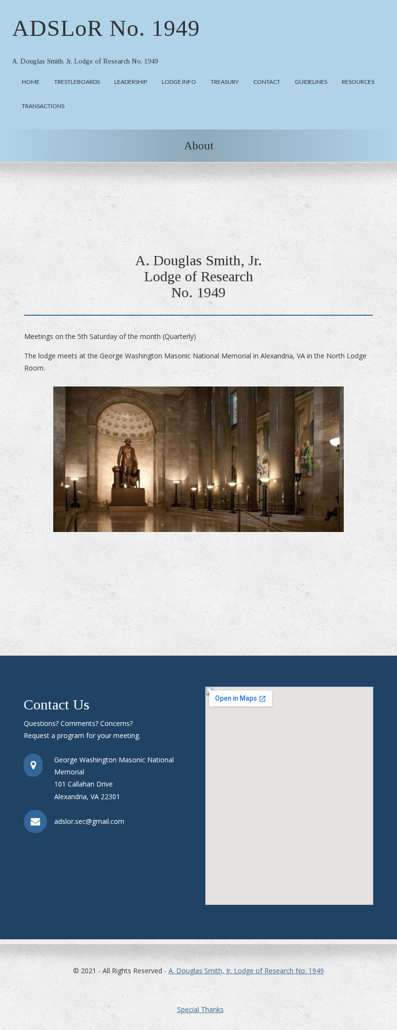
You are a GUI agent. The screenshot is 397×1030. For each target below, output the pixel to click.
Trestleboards (77, 81)
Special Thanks (200, 1009)
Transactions (43, 106)
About (199, 145)
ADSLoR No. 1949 (106, 28)
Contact (266, 81)
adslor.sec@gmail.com (89, 821)
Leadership (130, 81)
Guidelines (311, 81)
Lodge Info (179, 81)
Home (31, 81)
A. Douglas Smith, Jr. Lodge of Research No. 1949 (246, 970)
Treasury (225, 81)
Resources (358, 81)
